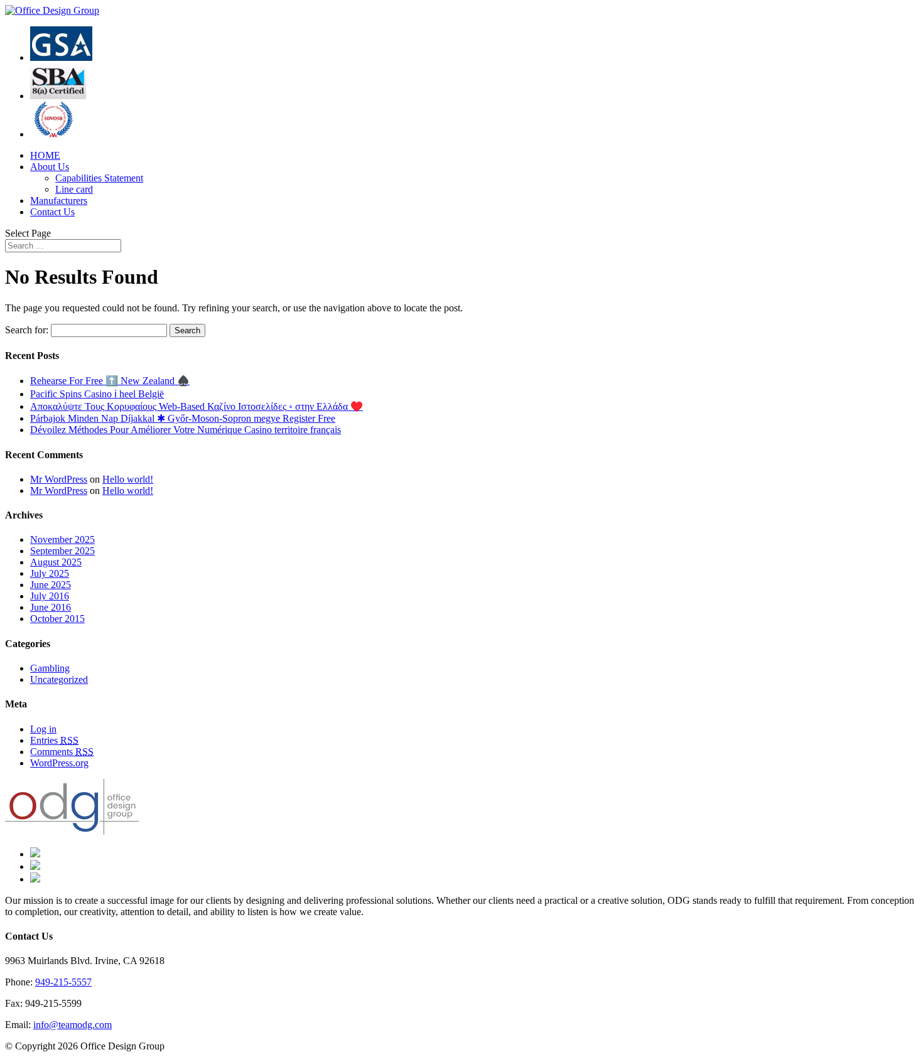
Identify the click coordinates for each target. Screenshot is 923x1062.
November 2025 (62, 539)
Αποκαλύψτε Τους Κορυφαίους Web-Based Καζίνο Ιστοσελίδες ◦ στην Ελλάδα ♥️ (196, 406)
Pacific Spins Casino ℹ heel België (97, 394)
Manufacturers (58, 200)
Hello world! (127, 479)
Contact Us (52, 211)
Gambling (50, 668)
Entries (54, 740)
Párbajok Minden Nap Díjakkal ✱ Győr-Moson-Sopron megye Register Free (182, 418)
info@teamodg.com (72, 1024)
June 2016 (50, 607)
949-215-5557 (63, 982)
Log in (43, 729)
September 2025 (62, 550)
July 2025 (49, 573)
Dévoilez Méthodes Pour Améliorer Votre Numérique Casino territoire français (185, 429)
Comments (62, 751)
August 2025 (56, 562)
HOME (45, 155)
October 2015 (57, 618)
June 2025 (50, 584)
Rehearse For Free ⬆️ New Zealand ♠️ (110, 380)
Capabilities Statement (99, 178)
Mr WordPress (58, 479)
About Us (49, 166)
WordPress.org (59, 763)
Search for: (26, 329)
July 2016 (49, 596)
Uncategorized (59, 679)
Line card (74, 189)
